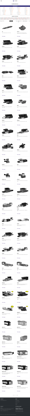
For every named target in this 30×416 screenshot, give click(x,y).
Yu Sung (18, 14)
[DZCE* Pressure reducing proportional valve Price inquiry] (22, 42)
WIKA (11, 14)
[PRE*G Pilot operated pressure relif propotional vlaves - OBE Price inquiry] (7, 87)
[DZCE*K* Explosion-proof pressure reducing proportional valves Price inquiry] (22, 294)
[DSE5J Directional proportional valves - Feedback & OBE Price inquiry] (22, 205)
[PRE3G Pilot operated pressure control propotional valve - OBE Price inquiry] (7, 102)
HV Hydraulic (3, 10)
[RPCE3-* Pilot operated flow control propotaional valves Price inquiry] (7, 146)
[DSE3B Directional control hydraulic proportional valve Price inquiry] (7, 249)
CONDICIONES (17, 400)
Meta (18, 11)
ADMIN (16, 404)
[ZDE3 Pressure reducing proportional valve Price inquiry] (22, 57)
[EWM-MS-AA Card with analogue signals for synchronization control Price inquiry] (22, 368)
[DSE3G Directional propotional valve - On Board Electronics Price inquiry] (22, 235)
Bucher (25, 7)
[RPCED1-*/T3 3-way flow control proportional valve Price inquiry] (7, 175)
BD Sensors (18, 7)
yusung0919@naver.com (5, 410)
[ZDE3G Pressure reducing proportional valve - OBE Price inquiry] (7, 57)
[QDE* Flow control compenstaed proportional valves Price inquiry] (22, 161)
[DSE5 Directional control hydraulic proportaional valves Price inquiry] (7, 220)
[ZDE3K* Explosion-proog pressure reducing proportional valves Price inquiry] (7, 309)
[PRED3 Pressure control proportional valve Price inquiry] (7, 131)
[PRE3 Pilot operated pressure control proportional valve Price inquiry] (22, 102)
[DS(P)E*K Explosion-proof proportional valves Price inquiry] (7, 294)
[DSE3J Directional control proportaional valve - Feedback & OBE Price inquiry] (7, 235)
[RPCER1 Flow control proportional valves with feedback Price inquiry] (7, 161)
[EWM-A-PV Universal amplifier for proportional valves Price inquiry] (7, 323)
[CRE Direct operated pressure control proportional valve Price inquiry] (22, 131)
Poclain (25, 11)
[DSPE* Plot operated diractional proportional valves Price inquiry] (7, 205)
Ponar (25, 14)
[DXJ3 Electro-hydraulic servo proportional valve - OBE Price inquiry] (22, 264)
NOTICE (16, 403)
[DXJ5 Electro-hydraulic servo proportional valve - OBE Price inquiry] (7, 264)
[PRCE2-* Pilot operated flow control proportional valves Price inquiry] (22, 146)
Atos (3, 7)
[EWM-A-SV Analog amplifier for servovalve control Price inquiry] (22, 323)
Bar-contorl (11, 7)
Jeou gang (26, 10)
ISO (18, 10)
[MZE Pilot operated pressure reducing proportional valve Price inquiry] (7, 72)
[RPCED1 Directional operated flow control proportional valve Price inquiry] (22, 175)
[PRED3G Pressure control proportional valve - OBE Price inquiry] (22, 116)
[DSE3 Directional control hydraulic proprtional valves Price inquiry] (22, 249)
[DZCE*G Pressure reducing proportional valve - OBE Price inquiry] (7, 42)
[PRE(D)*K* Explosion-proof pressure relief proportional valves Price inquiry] (22, 309)
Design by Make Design (13, 414)
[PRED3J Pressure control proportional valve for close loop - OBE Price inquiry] (7, 116)
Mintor (11, 11)
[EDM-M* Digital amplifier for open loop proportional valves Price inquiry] (22, 338)
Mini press (3, 11)
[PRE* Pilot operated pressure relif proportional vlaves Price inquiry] (22, 87)
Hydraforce (11, 10)
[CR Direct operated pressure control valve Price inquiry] (7, 28)
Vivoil (3, 14)
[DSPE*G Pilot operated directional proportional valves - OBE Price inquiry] (22, 190)
